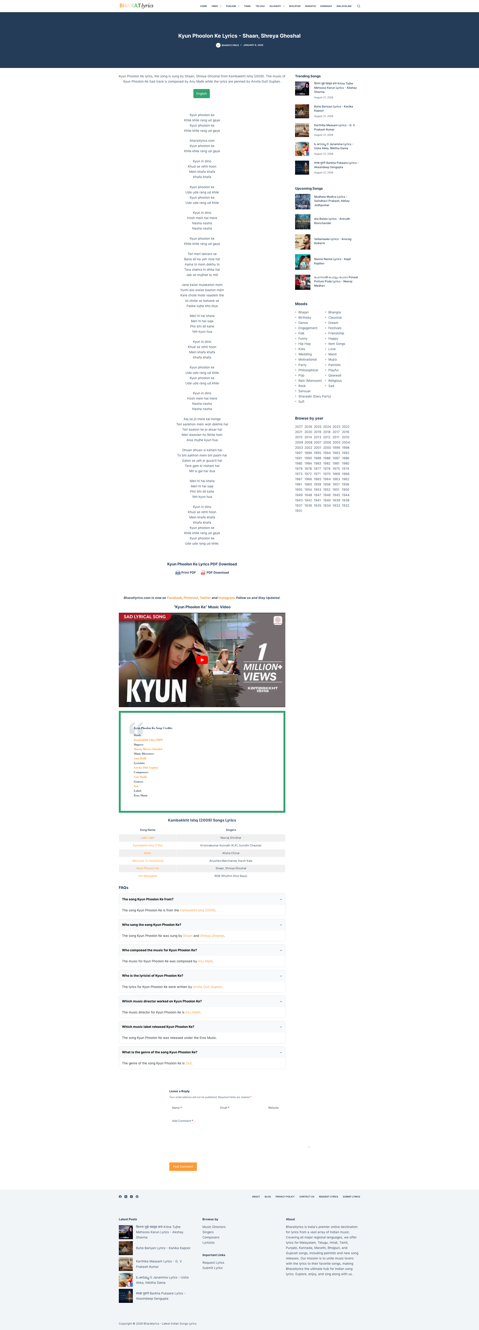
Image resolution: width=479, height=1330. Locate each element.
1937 (299, 505)
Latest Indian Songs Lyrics (179, 1323)
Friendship (336, 333)
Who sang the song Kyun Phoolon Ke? (151, 925)
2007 (318, 442)
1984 (308, 463)
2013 (317, 437)
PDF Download (217, 572)
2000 (327, 448)
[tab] (201, 93)
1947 (317, 495)
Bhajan (303, 312)
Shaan (137, 749)
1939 (336, 500)
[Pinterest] (137, 1196)
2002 (308, 448)
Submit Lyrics (351, 1196)
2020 (308, 432)
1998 (345, 448)
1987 (336, 458)
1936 (308, 505)
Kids (301, 349)
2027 (299, 427)
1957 (336, 484)
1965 (317, 479)
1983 (317, 463)
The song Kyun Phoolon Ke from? (148, 899)
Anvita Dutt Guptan (146, 767)
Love (332, 349)
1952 (326, 489)
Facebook (174, 598)
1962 (345, 479)
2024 (327, 427)
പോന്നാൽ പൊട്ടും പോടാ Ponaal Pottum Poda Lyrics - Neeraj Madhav (336, 281)
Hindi (215, 6)
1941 (317, 500)
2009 (299, 442)
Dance (303, 323)
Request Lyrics (328, 1196)
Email (224, 1107)
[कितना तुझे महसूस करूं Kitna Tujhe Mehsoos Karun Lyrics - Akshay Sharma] (302, 88)
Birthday (304, 317)
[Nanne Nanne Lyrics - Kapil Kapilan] (302, 262)
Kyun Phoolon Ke (148, 868)
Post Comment (183, 1166)
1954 (308, 489)
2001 (317, 448)
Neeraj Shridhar (230, 837)
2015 (298, 437)
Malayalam (344, 6)
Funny (302, 338)
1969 (336, 474)
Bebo (147, 853)
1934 (327, 505)
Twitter (205, 598)
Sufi (301, 401)
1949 (299, 495)
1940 (327, 500)
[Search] (358, 6)
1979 (299, 468)
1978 (308, 468)
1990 (308, 458)
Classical (335, 317)
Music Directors (214, 1227)
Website (273, 1107)
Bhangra (334, 312)
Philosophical (308, 370)
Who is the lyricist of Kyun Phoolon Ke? (152, 975)
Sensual (304, 391)
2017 (336, 432)
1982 (326, 463)
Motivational (307, 359)
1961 (298, 484)
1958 (326, 484)
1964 (327, 479)
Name (177, 1107)
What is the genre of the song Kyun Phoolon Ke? (159, 1052)
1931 (298, 511)
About (256, 1196)
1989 (317, 458)
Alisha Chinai (231, 853)
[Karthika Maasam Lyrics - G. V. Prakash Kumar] (302, 130)
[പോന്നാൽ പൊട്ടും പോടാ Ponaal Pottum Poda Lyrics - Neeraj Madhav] (302, 282)
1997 (299, 453)
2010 (345, 437)
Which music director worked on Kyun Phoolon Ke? (162, 1001)
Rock (302, 386)
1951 (335, 489)
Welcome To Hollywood (147, 861)
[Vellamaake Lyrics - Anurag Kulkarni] (302, 242)
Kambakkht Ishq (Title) (148, 845)
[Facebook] (120, 1196)
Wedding (305, 354)
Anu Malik (140, 758)
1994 (327, 453)
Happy (333, 338)
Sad (136, 786)
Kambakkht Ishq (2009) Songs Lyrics (202, 820)
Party (302, 365)
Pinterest (191, 598)
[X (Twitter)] (125, 1196)
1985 (298, 463)
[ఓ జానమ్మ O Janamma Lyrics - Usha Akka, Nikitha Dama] (302, 149)
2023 (336, 427)
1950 (345, 489)
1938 (345, 500)
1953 (317, 489)
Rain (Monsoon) (310, 380)
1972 (308, 474)
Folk (301, 333)
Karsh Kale (245, 861)
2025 (317, 427)
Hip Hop (304, 344)
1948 (308, 495)
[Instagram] (131, 1196)
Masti (332, 354)
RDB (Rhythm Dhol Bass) (231, 876)
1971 (317, 474)
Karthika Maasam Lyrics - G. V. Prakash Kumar (159, 1263)
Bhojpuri (294, 6)
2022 (346, 427)
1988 (326, 458)
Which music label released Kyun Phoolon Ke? (158, 1027)
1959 (317, 484)
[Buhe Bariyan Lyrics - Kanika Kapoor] (302, 111)
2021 (298, 432)
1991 (298, 458)
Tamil (247, 6)
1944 (346, 495)
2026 (308, 427)
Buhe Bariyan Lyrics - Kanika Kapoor (163, 1248)
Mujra (332, 359)
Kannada (326, 6)
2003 (299, 448)
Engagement (307, 328)
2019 (317, 432)
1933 (336, 505)
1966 (308, 479)
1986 (345, 458)
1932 (345, 505)
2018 (326, 432)
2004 (346, 442)
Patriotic (334, 365)
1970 (327, 474)
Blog (268, 1196)
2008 (308, 442)
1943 (299, 500)
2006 (327, 442)
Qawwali (334, 375)
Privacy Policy (285, 1196)
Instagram (226, 598)
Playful (333, 370)
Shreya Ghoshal (152, 749)
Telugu (260, 6)
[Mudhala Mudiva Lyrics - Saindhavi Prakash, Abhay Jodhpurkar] (302, 201)
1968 (345, 474)
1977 (317, 468)
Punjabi (231, 6)
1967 (299, 479)
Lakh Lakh (147, 837)
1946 (327, 495)
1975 (336, 468)
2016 (345, 432)
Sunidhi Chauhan (250, 845)
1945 (336, 495)
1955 (298, 489)
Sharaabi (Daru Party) (314, 396)
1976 (327, 468)
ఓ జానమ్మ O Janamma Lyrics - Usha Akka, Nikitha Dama (162, 1280)
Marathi (310, 6)
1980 (345, 463)
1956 (345, 484)
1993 (336, 453)
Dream (333, 323)
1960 (308, 484)
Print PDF (188, 572)
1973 (299, 474)
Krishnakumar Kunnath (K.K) (218, 845)
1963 (336, 479)
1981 (335, 463)
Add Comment (182, 1121)
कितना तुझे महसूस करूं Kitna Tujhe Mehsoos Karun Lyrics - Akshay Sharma (335, 88)
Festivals (334, 328)
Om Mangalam (147, 876)
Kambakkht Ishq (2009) (148, 740)
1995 (317, 453)
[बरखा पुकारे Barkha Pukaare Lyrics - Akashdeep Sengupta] (302, 168)
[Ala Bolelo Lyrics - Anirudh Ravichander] (302, 221)
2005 (336, 442)
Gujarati (275, 6)
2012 (326, 437)
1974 (345, 468)
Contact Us (306, 1196)
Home (203, 6)
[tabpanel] (202, 324)
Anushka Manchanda (223, 861)
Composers (210, 1237)
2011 (335, 437)
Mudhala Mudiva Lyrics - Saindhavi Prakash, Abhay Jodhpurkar (332, 201)
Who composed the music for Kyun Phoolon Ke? (159, 950)
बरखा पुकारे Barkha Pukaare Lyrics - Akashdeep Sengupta (161, 1295)
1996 (308, 453)
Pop (301, 375)
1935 (317, 505)
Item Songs (336, 344)
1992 (345, 453)
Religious (335, 380)
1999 (336, 448)
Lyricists (208, 1242)
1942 (308, 500)
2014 (308, 437)
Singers (208, 1232)
